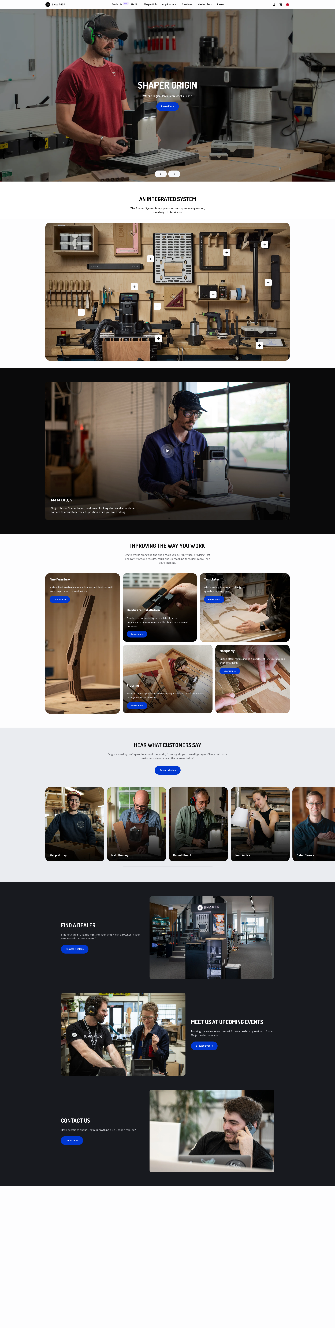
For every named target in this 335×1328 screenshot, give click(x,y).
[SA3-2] (259, 345)
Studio (134, 4)
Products (116, 4)
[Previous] (161, 174)
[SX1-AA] (226, 252)
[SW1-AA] (158, 338)
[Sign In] (274, 4)
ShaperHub (150, 4)
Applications (169, 4)
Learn (220, 4)
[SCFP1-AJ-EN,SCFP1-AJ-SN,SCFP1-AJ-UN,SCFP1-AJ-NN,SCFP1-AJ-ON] (81, 312)
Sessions (187, 4)
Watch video (60, 860)
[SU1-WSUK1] (264, 244)
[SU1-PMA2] (268, 282)
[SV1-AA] (150, 258)
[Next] (174, 174)
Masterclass (205, 4)
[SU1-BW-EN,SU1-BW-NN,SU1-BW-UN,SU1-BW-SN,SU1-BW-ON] (213, 294)
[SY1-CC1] (157, 306)
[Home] (77, 4)
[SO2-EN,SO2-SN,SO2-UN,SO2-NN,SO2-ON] (134, 286)
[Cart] (281, 4)
